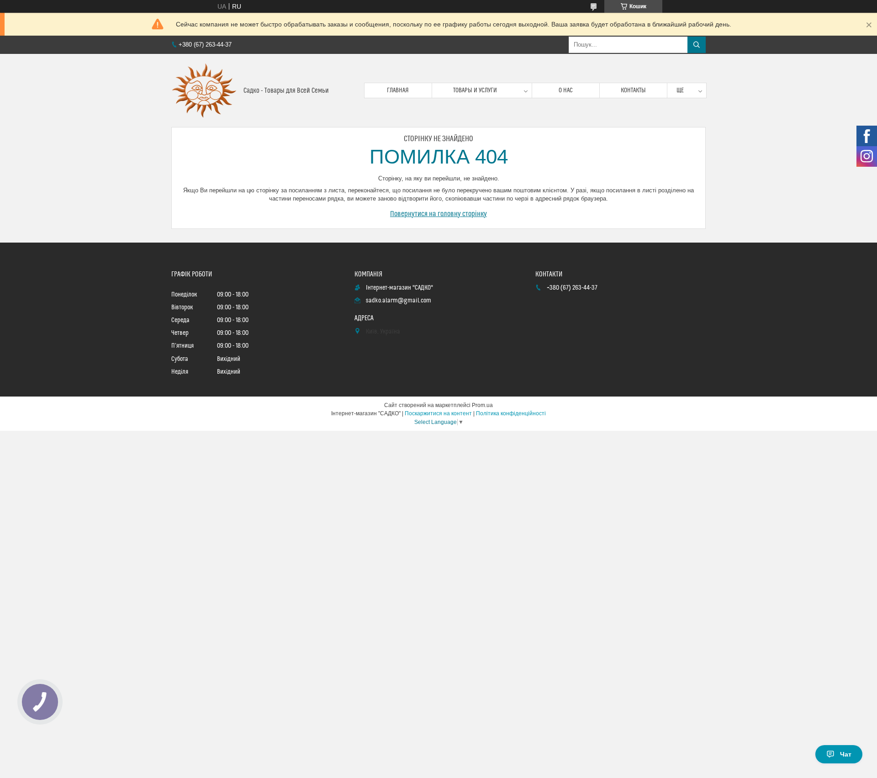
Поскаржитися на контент (438, 413)
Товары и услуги (475, 90)
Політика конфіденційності (511, 413)
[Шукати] (696, 45)
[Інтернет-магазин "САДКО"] (204, 90)
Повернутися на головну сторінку (438, 214)
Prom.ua (482, 405)
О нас (566, 90)
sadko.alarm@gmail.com (398, 300)
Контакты (633, 90)
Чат (845, 754)
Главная (398, 90)
